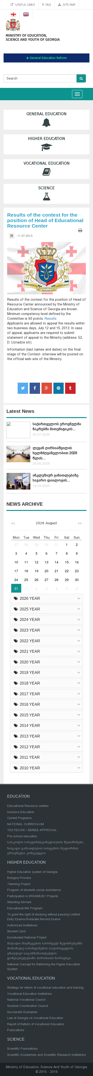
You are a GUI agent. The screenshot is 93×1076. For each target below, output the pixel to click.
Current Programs (19, 818)
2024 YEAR (29, 620)
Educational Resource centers (28, 806)
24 (16, 579)
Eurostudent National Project (26, 937)
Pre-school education (22, 836)
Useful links (24, 4)
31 (56, 544)
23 (77, 570)
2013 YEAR (29, 736)
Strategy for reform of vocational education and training (45, 987)
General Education (46, 114)
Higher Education (46, 139)
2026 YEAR (29, 598)
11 (26, 562)
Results (51, 318)
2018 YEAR (29, 683)
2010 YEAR (29, 768)
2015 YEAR (29, 715)
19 (36, 570)
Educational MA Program (24, 908)
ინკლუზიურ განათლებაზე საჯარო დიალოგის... (55, 477)
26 (36, 579)
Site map (68, 4)
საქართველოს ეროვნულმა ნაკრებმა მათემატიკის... (57, 426)
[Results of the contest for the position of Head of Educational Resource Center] (46, 263)
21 (56, 570)
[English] (26, 14)
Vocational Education (47, 163)
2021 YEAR (29, 651)
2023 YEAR (29, 630)
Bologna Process (19, 878)
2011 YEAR (29, 757)
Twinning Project (18, 884)
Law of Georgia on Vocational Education (35, 1018)
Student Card (16, 931)
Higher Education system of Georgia (32, 872)
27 (16, 544)
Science (46, 188)
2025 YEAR (29, 609)
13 (46, 562)
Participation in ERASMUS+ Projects (32, 896)
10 (16, 562)
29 (36, 544)
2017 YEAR (29, 694)
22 (67, 570)
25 (26, 579)
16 (77, 562)
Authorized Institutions (22, 925)
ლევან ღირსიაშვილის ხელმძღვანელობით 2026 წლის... (55, 453)
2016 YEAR (29, 704)
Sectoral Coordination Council (27, 1006)
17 (16, 570)
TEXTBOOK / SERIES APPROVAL (32, 830)
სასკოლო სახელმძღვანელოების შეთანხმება (45, 842)
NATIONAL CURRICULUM (25, 824)
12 (36, 562)
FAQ (47, 4)
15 (67, 562)
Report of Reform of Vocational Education (35, 1024)
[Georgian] (13, 14)
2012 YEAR (29, 747)
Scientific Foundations (22, 1048)
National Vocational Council (26, 999)
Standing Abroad (19, 902)
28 (26, 544)
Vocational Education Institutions (29, 993)
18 (26, 570)
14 (56, 562)
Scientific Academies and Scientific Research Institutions (46, 1055)
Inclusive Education (20, 812)
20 (46, 570)
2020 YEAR (29, 662)
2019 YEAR (29, 673)
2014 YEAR (29, 726)
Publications (15, 1030)
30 (46, 544)
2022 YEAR (29, 641)
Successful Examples (22, 1012)
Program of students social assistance (34, 890)
